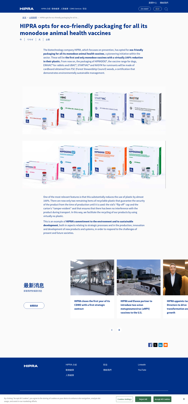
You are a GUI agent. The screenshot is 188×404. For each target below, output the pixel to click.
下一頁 (119, 329)
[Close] (184, 399)
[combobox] (145, 9)
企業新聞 (33, 17)
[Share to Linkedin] (160, 345)
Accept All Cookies (162, 399)
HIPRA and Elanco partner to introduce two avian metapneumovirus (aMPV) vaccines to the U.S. (136, 306)
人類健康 (64, 8)
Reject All (143, 399)
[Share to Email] (166, 345)
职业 (85, 8)
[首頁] (29, 9)
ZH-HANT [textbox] (145, 9)
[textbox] (157, 9)
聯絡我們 (164, 2)
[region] (94, 399)
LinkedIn (142, 364)
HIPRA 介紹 (45, 8)
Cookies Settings (124, 399)
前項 (111, 329)
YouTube (142, 369)
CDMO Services (75, 8)
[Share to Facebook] (150, 345)
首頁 (24, 17)
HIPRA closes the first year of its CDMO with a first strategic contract (92, 304)
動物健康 (55, 8)
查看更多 (34, 305)
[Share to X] (155, 345)
